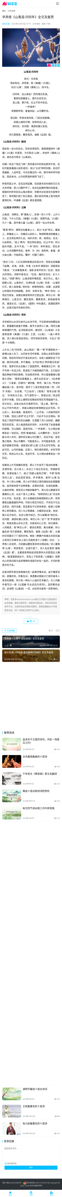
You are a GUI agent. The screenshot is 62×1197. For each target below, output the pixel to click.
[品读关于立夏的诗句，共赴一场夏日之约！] (11, 744)
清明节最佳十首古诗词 (35, 1089)
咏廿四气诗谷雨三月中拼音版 (39, 808)
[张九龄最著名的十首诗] (11, 1128)
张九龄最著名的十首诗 (35, 1123)
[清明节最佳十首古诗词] (11, 1094)
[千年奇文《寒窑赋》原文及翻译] (11, 778)
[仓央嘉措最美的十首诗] (11, 761)
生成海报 (10, 630)
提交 (31, 1167)
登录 (6, 1163)
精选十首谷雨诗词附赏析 (36, 791)
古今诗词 (36, 24)
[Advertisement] (31, 697)
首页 (4, 11)
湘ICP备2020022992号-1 (12, 1183)
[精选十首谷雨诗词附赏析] (11, 795)
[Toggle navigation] (58, 3)
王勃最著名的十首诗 (34, 1106)
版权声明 (38, 1186)
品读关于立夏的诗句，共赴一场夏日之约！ (41, 741)
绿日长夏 (6, 24)
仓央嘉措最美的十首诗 (35, 756)
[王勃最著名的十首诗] (11, 1111)
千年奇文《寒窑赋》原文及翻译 (40, 773)
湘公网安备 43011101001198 (37, 1183)
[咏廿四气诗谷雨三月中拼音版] (11, 813)
